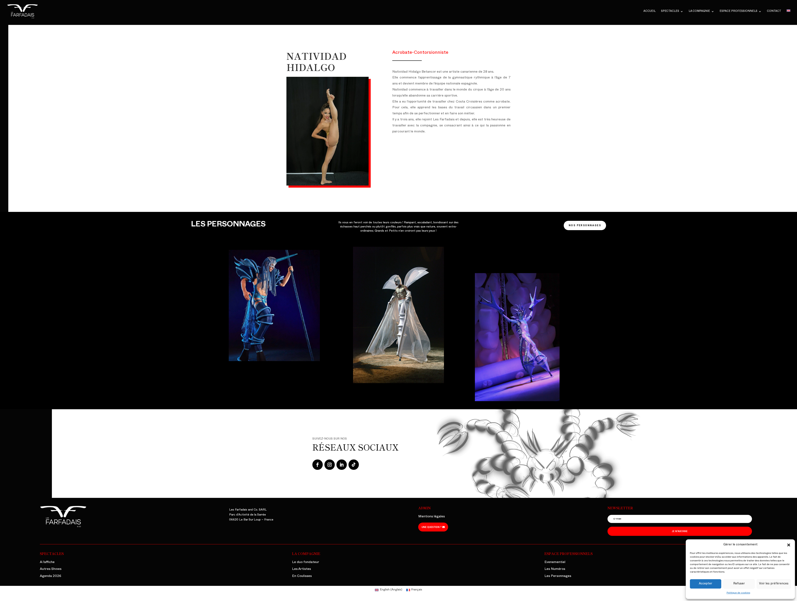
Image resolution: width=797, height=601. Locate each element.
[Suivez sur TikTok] (353, 464)
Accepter (705, 584)
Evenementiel (554, 562)
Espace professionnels (738, 11)
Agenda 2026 (50, 576)
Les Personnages (557, 576)
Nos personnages (585, 225)
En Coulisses (302, 576)
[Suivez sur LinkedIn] (341, 464)
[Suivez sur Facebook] (317, 464)
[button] (789, 545)
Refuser (739, 584)
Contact (774, 11)
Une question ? (431, 527)
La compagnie (699, 11)
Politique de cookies (738, 593)
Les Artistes (301, 569)
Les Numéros (554, 569)
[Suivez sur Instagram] (329, 464)
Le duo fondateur (305, 562)
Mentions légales (431, 517)
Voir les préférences (773, 584)
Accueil (649, 11)
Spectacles (670, 11)
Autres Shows (50, 569)
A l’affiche (47, 562)
